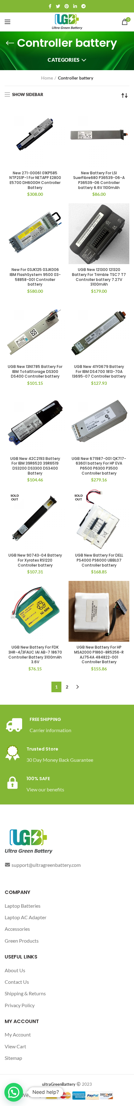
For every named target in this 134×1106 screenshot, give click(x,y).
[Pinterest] (66, 6)
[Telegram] (83, 6)
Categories (63, 60)
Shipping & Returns (25, 993)
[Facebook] (50, 6)
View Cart (15, 1046)
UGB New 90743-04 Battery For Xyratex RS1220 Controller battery (35, 560)
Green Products (22, 941)
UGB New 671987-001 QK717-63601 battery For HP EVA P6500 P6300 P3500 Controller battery (99, 466)
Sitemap (13, 1058)
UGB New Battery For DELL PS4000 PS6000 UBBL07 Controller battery (99, 560)
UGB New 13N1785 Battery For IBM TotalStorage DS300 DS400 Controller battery (35, 371)
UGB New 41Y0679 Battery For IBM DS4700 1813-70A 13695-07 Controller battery (99, 371)
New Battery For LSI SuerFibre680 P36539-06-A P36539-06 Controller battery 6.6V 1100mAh (99, 180)
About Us (15, 970)
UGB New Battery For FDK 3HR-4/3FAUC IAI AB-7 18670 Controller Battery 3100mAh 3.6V (35, 654)
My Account (18, 1034)
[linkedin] (75, 6)
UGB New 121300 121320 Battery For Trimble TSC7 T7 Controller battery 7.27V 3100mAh (99, 277)
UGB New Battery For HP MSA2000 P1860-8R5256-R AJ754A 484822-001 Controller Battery (99, 654)
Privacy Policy (20, 1005)
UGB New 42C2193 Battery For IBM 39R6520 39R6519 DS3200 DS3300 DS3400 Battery (35, 466)
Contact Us (17, 982)
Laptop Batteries (23, 906)
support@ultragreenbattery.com (46, 865)
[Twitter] (58, 6)
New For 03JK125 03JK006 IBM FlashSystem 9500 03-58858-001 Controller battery (35, 277)
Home (47, 77)
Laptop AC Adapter (25, 917)
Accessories (17, 929)
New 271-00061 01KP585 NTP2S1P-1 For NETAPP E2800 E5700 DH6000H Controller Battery (35, 180)
